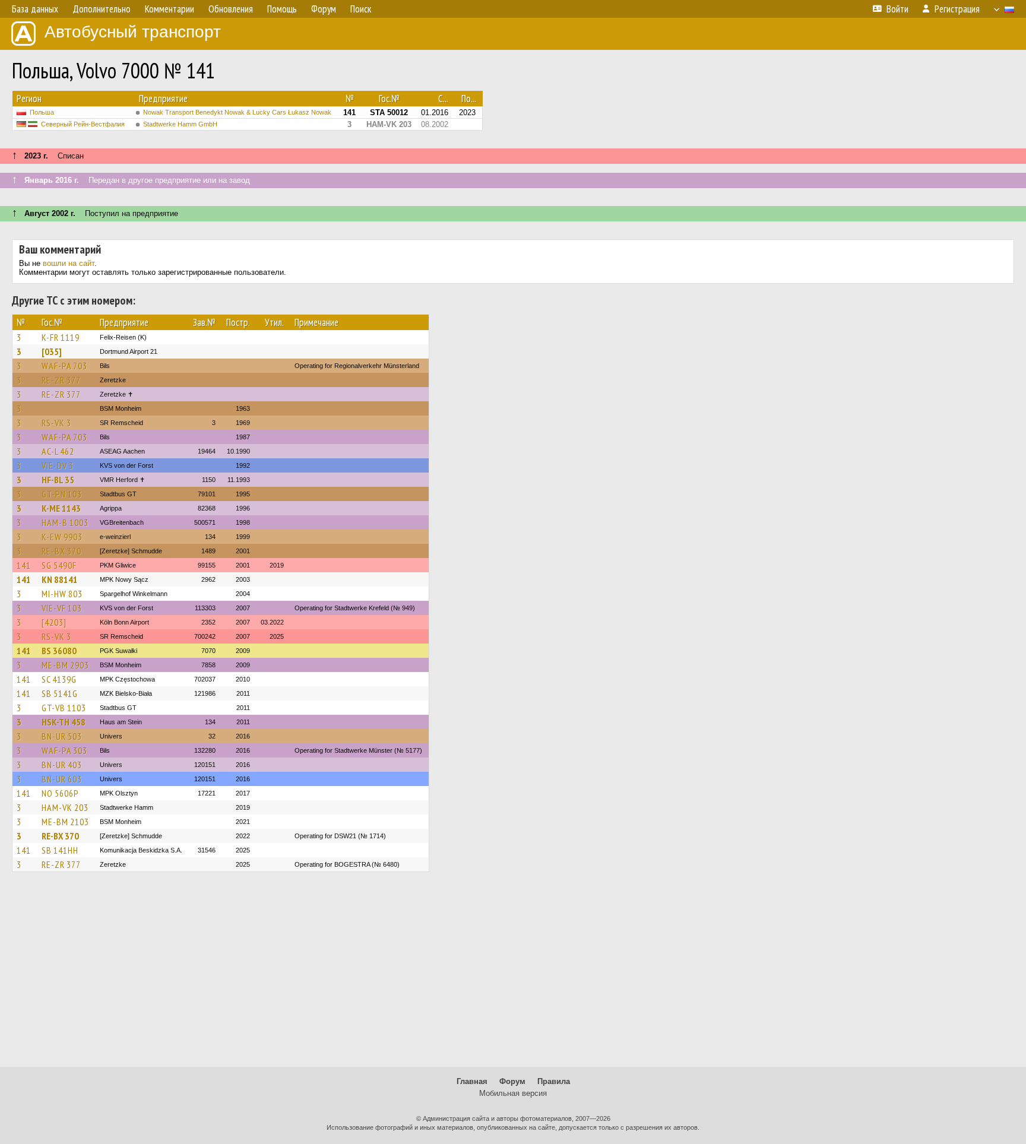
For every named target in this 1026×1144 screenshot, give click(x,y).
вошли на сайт (68, 263)
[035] (52, 351)
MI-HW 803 (62, 594)
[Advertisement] (513, 975)
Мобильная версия (513, 1093)
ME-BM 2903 (65, 665)
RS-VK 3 (56, 423)
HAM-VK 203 (65, 807)
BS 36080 (59, 651)
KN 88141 (60, 579)
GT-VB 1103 (64, 708)
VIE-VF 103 (62, 608)
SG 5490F (59, 565)
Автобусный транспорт (133, 32)
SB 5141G (60, 693)
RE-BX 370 (61, 551)
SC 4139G (59, 679)
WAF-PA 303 (64, 750)
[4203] (54, 622)
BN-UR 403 (62, 765)
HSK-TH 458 (64, 722)
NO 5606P (60, 793)
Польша (42, 112)
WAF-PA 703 (64, 366)
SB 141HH (60, 850)
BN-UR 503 (62, 736)
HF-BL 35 (58, 480)
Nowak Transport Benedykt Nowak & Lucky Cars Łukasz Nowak (237, 112)
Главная (472, 1081)
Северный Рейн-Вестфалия (83, 124)
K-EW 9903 (62, 537)
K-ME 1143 (61, 508)
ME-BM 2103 (65, 822)
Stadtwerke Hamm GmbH (180, 124)
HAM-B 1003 (65, 522)
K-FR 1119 (61, 337)
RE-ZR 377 (61, 380)
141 (24, 565)
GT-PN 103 (62, 494)
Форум (512, 1081)
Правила (553, 1081)
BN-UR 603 (62, 779)
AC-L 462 (58, 451)
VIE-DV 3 (58, 465)
